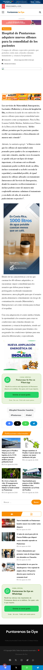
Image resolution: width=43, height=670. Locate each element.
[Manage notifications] (5, 665)
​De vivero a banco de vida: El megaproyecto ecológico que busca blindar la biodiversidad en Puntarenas (10, 485)
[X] (17, 423)
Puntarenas (6, 29)
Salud (29, 415)
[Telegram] (33, 423)
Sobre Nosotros (22, 640)
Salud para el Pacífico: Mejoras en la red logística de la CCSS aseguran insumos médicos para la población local (10, 456)
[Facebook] (9, 423)
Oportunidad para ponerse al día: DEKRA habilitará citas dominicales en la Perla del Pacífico (31, 485)
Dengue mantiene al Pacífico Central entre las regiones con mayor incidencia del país (31, 453)
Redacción (7, 60)
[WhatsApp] (25, 423)
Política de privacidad (11, 640)
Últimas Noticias (33, 640)
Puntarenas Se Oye (21, 654)
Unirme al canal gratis (21, 395)
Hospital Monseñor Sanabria (21, 410)
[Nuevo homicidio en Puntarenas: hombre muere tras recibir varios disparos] (8, 523)
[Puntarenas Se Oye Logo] (15, 11)
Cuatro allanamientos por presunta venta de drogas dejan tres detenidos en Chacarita (28, 554)
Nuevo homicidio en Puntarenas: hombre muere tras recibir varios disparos (29, 523)
